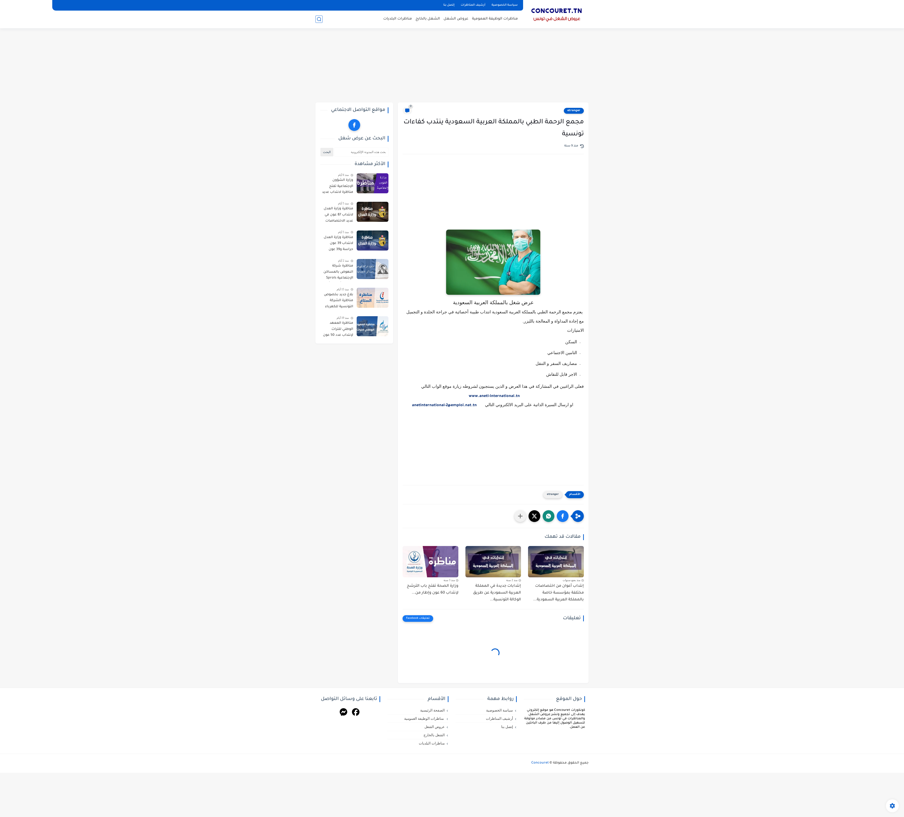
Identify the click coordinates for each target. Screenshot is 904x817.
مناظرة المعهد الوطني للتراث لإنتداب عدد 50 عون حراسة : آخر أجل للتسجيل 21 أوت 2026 (338, 330)
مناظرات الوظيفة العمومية (495, 19)
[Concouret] (556, 13)
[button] (563, 516)
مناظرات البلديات (397, 19)
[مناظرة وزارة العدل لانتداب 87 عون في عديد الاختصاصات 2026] (372, 212)
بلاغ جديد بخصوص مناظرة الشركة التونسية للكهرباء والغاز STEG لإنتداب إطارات (338, 301)
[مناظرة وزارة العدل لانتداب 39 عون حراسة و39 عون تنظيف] (372, 241)
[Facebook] (355, 712)
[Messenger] (343, 712)
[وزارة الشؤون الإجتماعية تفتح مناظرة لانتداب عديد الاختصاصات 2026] (372, 183)
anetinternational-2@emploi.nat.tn (444, 405)
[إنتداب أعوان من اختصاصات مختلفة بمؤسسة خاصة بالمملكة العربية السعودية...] (556, 561)
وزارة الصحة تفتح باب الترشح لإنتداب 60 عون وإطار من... (432, 589)
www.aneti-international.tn (494, 396)
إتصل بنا (449, 5)
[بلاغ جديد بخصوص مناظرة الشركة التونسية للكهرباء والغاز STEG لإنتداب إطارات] (372, 298)
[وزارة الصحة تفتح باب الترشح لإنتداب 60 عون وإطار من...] (430, 561)
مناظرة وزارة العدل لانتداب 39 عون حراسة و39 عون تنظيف (338, 244)
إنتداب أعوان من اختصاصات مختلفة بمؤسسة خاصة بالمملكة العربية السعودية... (558, 593)
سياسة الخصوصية (505, 5)
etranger (573, 110)
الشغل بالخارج (428, 19)
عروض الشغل (456, 19)
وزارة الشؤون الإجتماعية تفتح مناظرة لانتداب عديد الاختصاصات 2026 (337, 187)
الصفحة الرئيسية (432, 710)
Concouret (540, 763)
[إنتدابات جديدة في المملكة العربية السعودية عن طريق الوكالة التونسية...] (493, 561)
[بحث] (319, 19)
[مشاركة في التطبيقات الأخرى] (520, 516)
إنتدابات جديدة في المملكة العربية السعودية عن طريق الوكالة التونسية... (497, 593)
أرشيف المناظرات (473, 5)
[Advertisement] (452, 66)
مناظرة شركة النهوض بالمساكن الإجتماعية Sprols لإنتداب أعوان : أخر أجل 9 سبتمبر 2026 (338, 273)
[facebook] (354, 125)
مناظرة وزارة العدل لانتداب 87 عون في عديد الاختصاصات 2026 (338, 215)
